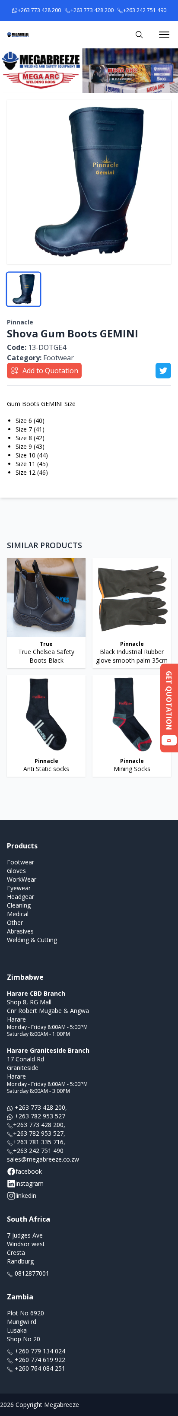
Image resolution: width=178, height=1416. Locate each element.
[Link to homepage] (18, 34)
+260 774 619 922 (39, 1360)
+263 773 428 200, (40, 1107)
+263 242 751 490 (38, 1150)
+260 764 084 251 (39, 1368)
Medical (18, 914)
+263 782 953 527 (39, 1116)
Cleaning (19, 905)
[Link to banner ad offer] (89, 70)
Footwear (40, 357)
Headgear (20, 896)
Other (15, 922)
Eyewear (19, 888)
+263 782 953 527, (39, 1133)
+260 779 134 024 (39, 1351)
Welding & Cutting (32, 940)
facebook (29, 1171)
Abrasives (20, 931)
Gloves (16, 871)
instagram (30, 1183)
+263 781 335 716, (39, 1142)
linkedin (26, 1195)
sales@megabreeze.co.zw (43, 1159)
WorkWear (21, 879)
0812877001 (31, 1273)
